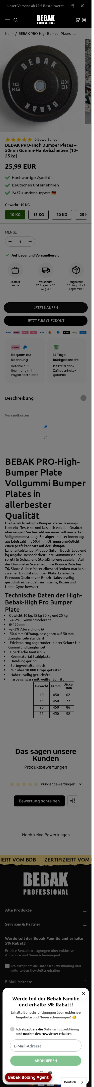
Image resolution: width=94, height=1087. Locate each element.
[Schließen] (83, 993)
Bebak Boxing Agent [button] (28, 1077)
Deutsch (70, 1082)
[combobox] (73, 1082)
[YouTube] (50, 1072)
